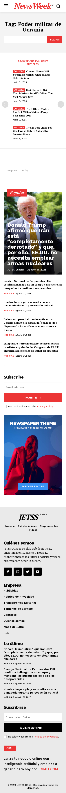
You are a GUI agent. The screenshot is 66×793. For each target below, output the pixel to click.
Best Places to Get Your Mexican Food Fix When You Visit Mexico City (32, 93)
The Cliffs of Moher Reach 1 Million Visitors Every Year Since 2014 (31, 112)
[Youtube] (38, 572)
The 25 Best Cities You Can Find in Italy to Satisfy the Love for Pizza (32, 131)
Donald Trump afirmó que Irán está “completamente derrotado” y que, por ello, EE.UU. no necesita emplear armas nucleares (32, 244)
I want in (31, 397)
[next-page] (61, 104)
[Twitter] (27, 572)
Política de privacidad (46, 736)
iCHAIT (10, 748)
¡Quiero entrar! (31, 728)
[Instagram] (18, 572)
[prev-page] (5, 104)
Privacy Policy (45, 406)
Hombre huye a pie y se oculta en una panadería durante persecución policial (28, 303)
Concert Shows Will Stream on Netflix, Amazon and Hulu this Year (31, 75)
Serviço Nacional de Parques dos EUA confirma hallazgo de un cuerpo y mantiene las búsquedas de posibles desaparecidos (33, 284)
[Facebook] (8, 572)
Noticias (9, 293)
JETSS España (15, 269)
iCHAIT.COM (48, 769)
